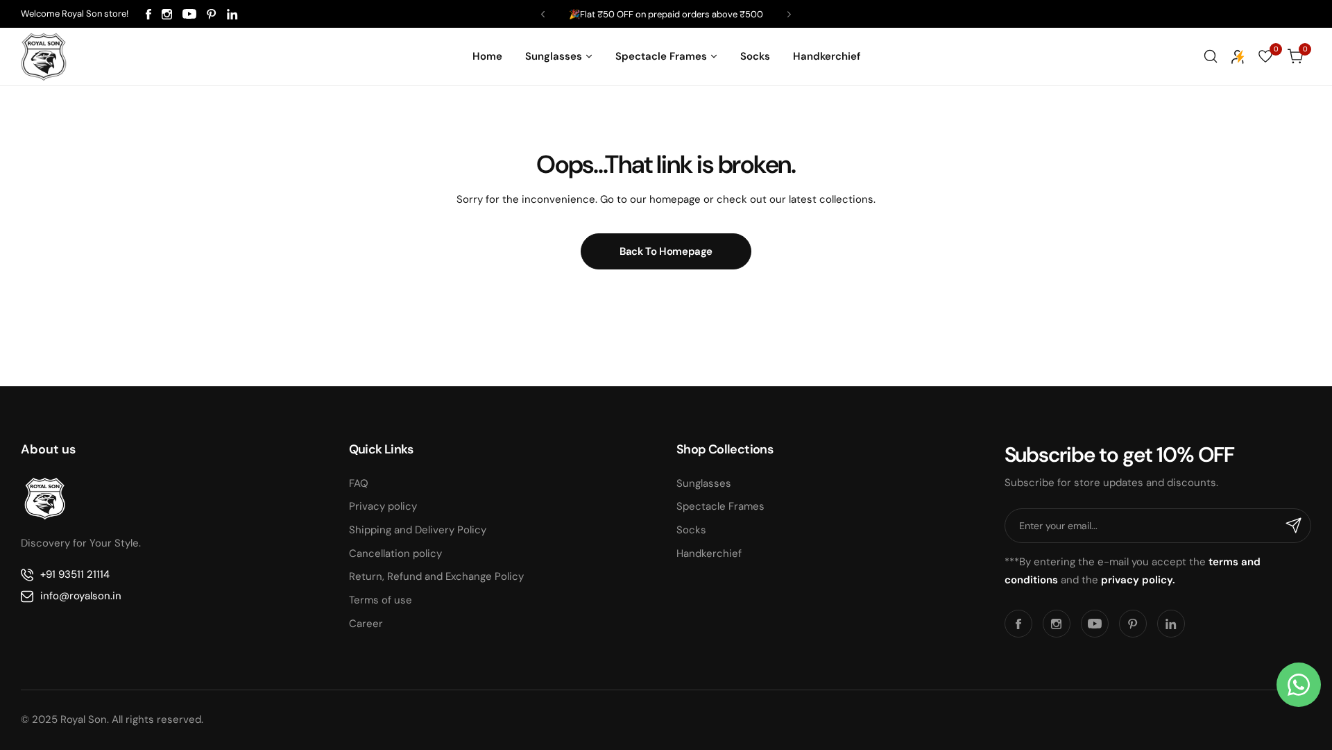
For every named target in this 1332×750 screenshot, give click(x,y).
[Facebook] (148, 14)
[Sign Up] (1293, 525)
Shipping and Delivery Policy (417, 530)
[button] (543, 14)
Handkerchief (709, 553)
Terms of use (380, 600)
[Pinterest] (211, 14)
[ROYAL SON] (44, 56)
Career (366, 624)
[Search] (1210, 56)
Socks (691, 530)
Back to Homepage (666, 251)
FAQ (358, 483)
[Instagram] (167, 14)
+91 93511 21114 (75, 574)
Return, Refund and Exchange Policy (436, 576)
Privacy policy (383, 506)
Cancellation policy (395, 553)
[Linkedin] (232, 14)
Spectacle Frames (720, 506)
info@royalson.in (80, 596)
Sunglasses (703, 483)
